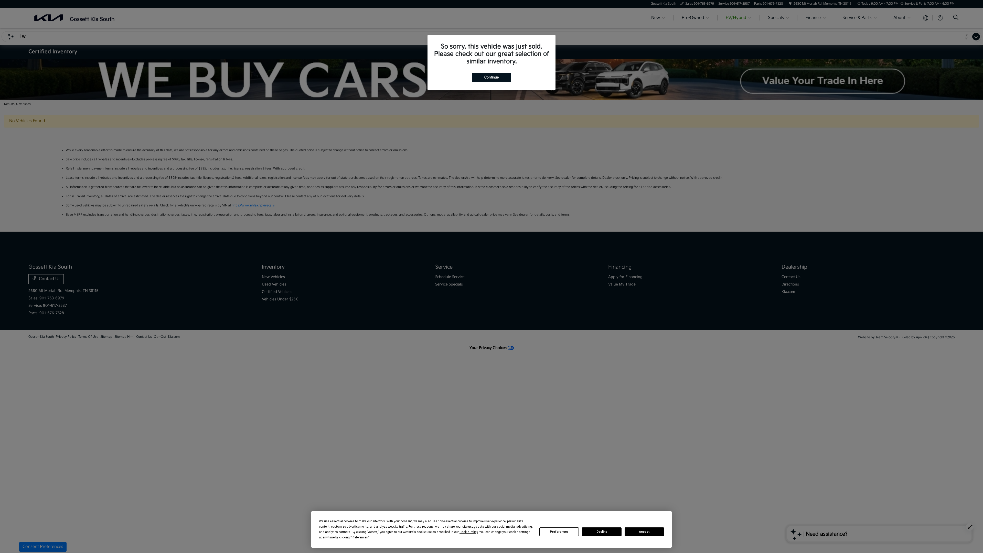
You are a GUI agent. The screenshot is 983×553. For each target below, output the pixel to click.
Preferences (559, 532)
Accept (644, 532)
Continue (491, 77)
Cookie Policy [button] (469, 532)
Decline (601, 532)
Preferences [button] (360, 537)
